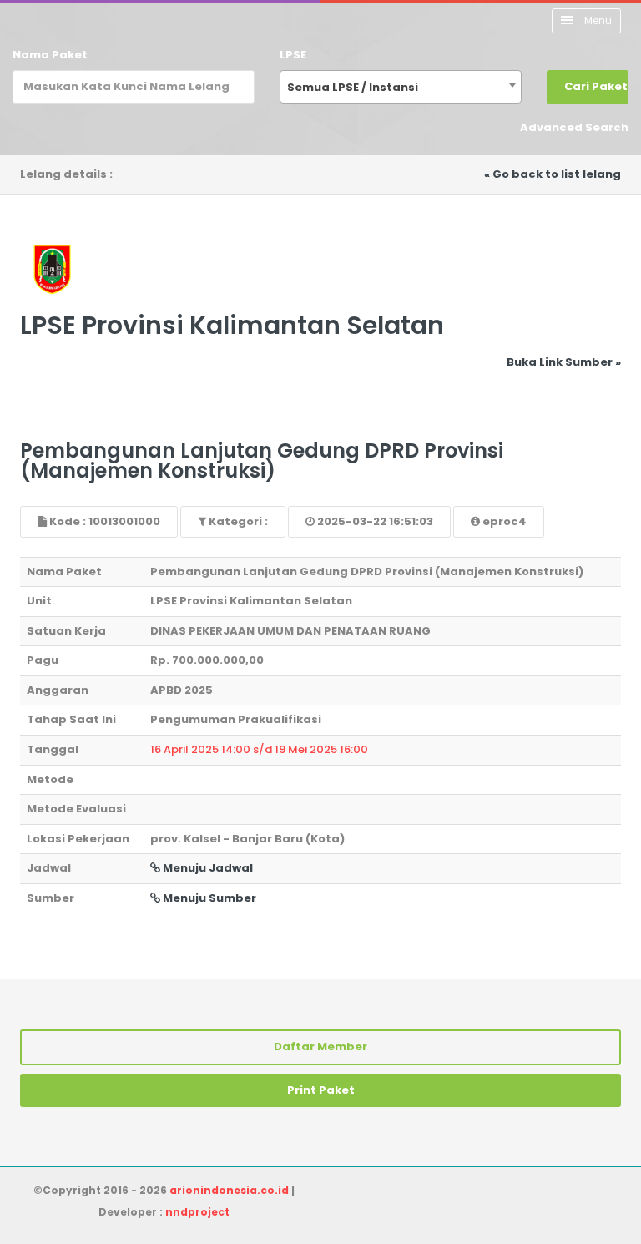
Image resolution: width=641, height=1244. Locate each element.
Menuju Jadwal (206, 868)
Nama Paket (50, 55)
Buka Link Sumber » (564, 362)
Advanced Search (574, 127)
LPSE (293, 55)
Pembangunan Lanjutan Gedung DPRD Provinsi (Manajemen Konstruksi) (261, 460)
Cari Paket (596, 86)
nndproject (197, 1212)
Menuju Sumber (208, 898)
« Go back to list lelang (552, 174)
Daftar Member (320, 1046)
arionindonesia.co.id (229, 1190)
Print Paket (321, 1090)
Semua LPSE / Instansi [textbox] (352, 87)
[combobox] (401, 87)
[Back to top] (570, 1173)
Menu (597, 20)
